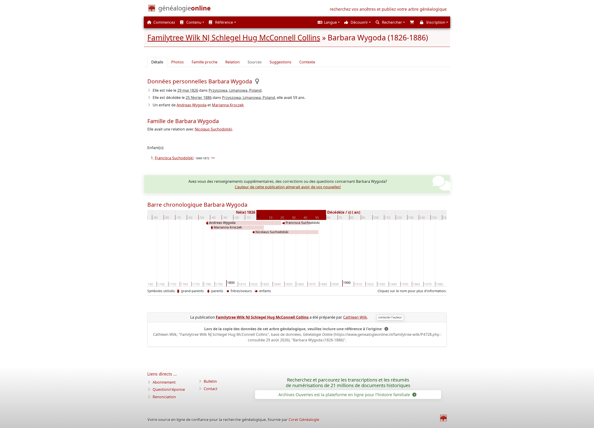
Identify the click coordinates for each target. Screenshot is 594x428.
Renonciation (164, 396)
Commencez (163, 22)
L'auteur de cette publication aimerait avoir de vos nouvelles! (288, 186)
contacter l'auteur (390, 317)
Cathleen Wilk (355, 317)
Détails (157, 62)
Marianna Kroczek (228, 105)
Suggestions (280, 62)
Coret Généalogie (304, 419)
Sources (255, 62)
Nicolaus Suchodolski (213, 129)
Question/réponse (169, 389)
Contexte (307, 62)
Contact (210, 388)
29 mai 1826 (187, 90)
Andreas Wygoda (192, 105)
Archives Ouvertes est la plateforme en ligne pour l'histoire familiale (344, 394)
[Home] (443, 418)
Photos (177, 62)
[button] (328, 22)
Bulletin (210, 381)
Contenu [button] (193, 22)
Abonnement (164, 382)
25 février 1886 (199, 97)
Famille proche (204, 62)
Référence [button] (223, 22)
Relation (232, 62)
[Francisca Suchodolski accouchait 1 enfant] (213, 157)
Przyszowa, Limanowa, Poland (235, 90)
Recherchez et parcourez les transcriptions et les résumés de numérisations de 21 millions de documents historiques (348, 382)
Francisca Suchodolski (174, 157)
